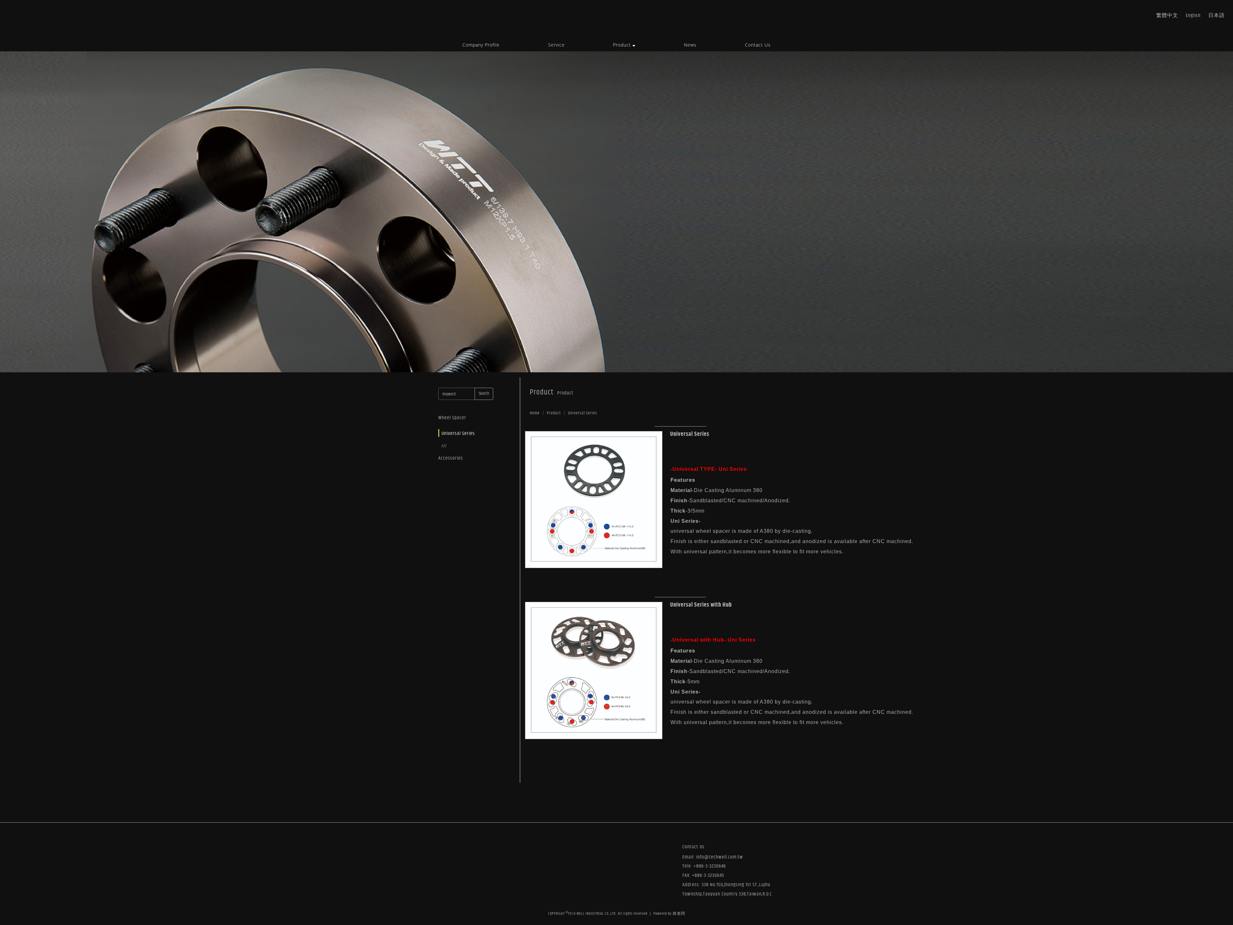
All (444, 446)
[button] (624, 45)
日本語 (1216, 16)
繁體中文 (1167, 16)
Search (484, 393)
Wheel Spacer (452, 418)
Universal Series (458, 433)
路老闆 (679, 914)
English (1193, 16)
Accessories (450, 458)
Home (535, 413)
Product (554, 413)
